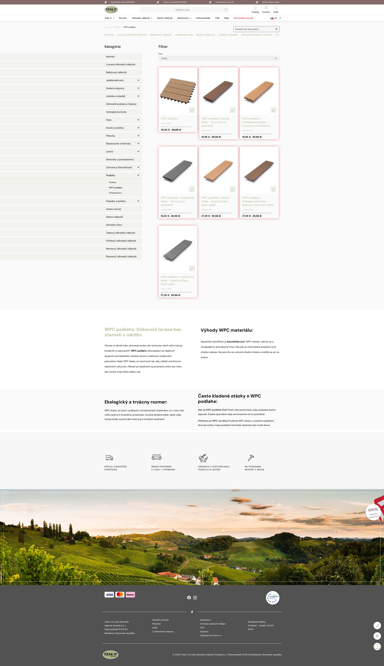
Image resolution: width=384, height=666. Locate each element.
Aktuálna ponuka (160, 619)
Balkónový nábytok (160, 34)
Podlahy (116, 27)
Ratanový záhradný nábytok (121, 256)
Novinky (123, 18)
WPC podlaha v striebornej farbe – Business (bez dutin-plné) (177, 280)
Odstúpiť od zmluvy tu (211, 635)
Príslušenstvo (115, 192)
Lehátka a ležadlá (228, 34)
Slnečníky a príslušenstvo (120, 159)
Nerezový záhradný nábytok (121, 248)
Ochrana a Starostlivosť (119, 167)
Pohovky (110, 135)
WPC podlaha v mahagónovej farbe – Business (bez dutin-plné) (258, 201)
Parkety (112, 182)
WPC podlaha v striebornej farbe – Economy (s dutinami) (177, 201)
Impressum (205, 619)
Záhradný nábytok (141, 18)
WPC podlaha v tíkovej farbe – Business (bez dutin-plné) (215, 201)
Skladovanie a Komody (118, 143)
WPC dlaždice (169, 118)
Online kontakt (203, 18)
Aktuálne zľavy (114, 224)
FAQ (217, 18)
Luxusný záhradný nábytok (132, 34)
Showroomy (183, 18)
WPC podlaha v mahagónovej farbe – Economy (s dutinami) (256, 122)
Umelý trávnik (113, 209)
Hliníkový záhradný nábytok (121, 240)
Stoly (109, 119)
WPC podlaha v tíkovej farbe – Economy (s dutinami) (215, 122)
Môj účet (156, 623)
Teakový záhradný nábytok (120, 232)
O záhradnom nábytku (163, 631)
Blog (226, 18)
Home (107, 27)
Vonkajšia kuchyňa (116, 111)
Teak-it (108, 18)
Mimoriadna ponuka (243, 18)
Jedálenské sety (184, 34)
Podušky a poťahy (116, 201)
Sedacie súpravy (205, 34)
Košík (154, 627)
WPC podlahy (115, 187)
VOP (202, 627)
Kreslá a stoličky (115, 127)
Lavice (109, 151)
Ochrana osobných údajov (213, 623)
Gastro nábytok (164, 18)
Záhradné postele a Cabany (256, 34)
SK (276, 18)
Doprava (204, 631)
